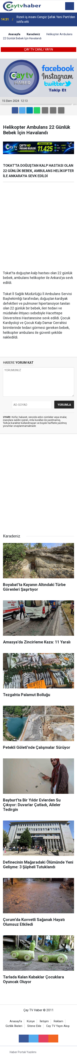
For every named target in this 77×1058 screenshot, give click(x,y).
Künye (31, 1021)
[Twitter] (22, 110)
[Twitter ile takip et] (33, 1038)
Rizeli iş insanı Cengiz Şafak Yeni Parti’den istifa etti (45, 19)
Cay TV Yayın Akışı (57, 1026)
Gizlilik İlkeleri (14, 1026)
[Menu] (69, 6)
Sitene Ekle (34, 1026)
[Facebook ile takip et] (24, 1038)
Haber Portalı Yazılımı (23, 1052)
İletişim (44, 1021)
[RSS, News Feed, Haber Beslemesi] (53, 1038)
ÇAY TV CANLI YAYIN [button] (38, 49)
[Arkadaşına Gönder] (45, 110)
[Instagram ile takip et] (43, 1038)
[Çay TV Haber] (22, 6)
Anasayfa (16, 1021)
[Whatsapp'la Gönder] (37, 110)
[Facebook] (15, 110)
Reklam (58, 1021)
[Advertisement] (38, 226)
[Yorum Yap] (61, 110)
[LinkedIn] (29, 110)
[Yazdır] (53, 110)
